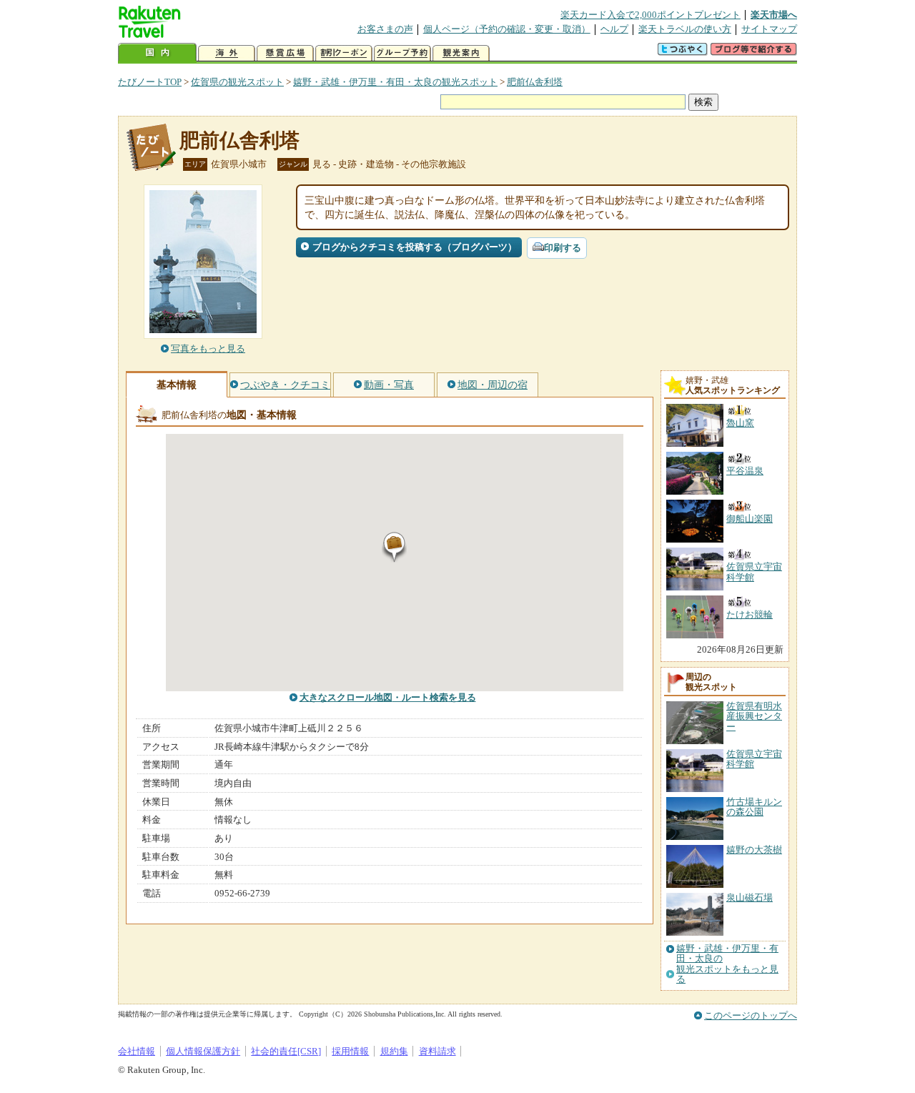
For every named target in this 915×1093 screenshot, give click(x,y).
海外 (226, 53)
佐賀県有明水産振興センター (754, 716)
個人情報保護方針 (203, 1051)
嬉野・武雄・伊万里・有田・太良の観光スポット (395, 81)
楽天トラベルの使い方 (684, 29)
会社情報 (136, 1051)
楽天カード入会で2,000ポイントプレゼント (650, 14)
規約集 (394, 1051)
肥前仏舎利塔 (535, 81)
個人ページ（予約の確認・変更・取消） (506, 29)
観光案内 (461, 53)
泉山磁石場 (749, 897)
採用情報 (350, 1051)
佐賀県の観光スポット (237, 81)
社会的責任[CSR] (286, 1051)
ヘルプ (614, 29)
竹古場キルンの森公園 (754, 806)
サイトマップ (769, 29)
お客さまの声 (385, 29)
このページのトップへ (750, 1015)
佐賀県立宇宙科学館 (754, 758)
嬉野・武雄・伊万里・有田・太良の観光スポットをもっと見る (727, 964)
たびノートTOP (150, 81)
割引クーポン (343, 53)
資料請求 (437, 1051)
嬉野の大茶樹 (754, 849)
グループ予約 (402, 53)
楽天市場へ (774, 14)
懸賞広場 (285, 53)
